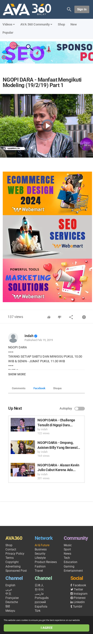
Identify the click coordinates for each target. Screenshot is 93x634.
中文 (8, 593)
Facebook (39, 388)
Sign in (82, 9)
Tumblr (77, 606)
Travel (39, 570)
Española (41, 606)
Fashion (40, 566)
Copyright (12, 562)
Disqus (57, 388)
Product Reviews (46, 562)
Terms (9, 558)
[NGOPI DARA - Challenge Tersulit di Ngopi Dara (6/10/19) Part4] (23, 424)
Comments (19, 388)
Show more (17, 374)
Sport (67, 549)
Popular (7, 32)
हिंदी (7, 606)
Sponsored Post (16, 570)
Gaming (69, 566)
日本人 (39, 585)
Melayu (10, 610)
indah (29, 336)
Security (40, 553)
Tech (67, 558)
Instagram (81, 593)
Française (12, 598)
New (73, 24)
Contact (10, 549)
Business (41, 549)
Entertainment (73, 570)
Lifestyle (40, 558)
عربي (8, 589)
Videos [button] (7, 24)
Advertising (13, 566)
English (10, 585)
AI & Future (42, 545)
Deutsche (11, 602)
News (67, 553)
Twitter (78, 589)
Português (42, 598)
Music (68, 545)
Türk (37, 610)
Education (70, 562)
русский (40, 602)
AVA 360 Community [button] (35, 24)
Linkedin (79, 602)
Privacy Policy (14, 553)
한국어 (39, 589)
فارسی (39, 593)
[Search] (69, 9)
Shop (61, 24)
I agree (47, 628)
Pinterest (80, 598)
